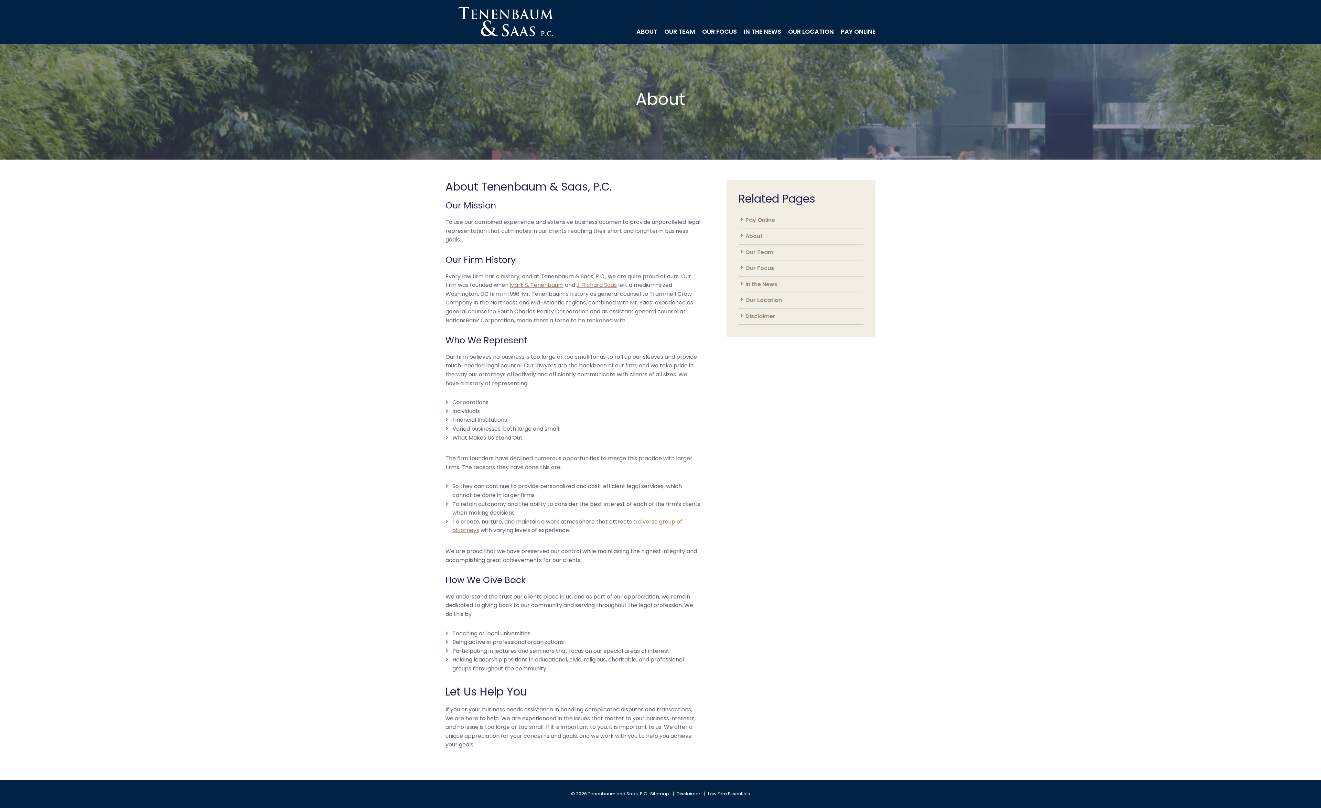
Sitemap (659, 793)
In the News (762, 32)
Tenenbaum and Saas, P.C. (618, 793)
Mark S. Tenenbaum (536, 285)
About (646, 32)
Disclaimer (760, 316)
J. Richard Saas (597, 285)
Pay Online (858, 32)
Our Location (811, 32)
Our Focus (719, 32)
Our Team (679, 32)
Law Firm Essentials (729, 793)
